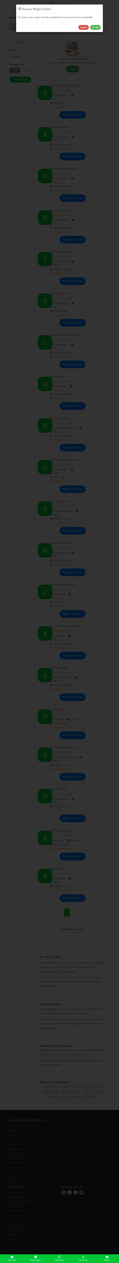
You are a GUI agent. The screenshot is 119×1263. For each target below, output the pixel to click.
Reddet (83, 27)
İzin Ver (95, 27)
